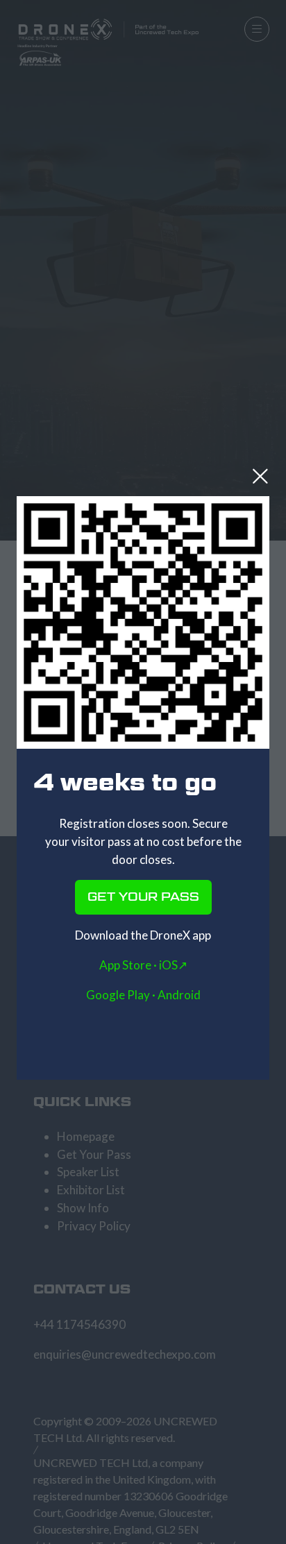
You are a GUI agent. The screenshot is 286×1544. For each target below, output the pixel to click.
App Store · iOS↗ (143, 965)
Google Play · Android (143, 994)
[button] (260, 476)
